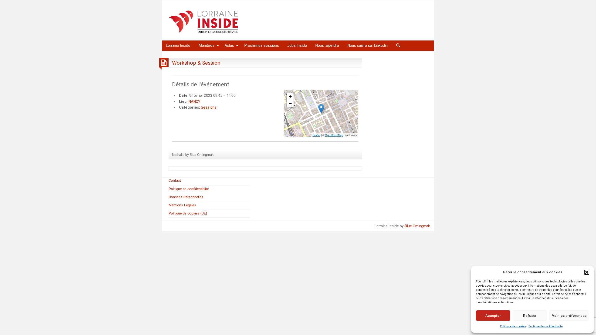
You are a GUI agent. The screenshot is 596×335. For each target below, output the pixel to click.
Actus (229, 45)
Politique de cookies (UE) (188, 213)
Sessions (209, 107)
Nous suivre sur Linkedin (367, 45)
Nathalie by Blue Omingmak (192, 155)
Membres (206, 45)
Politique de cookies (513, 326)
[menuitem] (178, 45)
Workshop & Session (196, 63)
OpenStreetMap (334, 135)
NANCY (194, 101)
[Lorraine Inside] (203, 20)
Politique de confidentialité (545, 326)
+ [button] (290, 96)
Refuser (530, 316)
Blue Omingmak (417, 226)
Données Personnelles (186, 197)
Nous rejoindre (327, 45)
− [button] (290, 103)
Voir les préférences (569, 316)
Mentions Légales (182, 205)
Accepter (493, 316)
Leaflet (316, 135)
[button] (586, 272)
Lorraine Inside (178, 45)
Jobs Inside (297, 45)
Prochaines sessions (261, 45)
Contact (175, 180)
